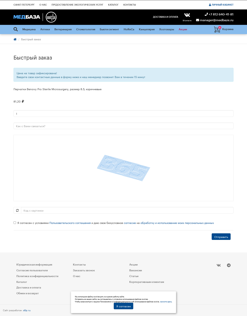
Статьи (133, 276)
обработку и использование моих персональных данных (177, 222)
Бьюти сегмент (109, 29)
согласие (130, 222)
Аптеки (45, 29)
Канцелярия (147, 29)
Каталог (113, 5)
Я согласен (123, 306)
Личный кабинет (222, 5)
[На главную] (35, 17)
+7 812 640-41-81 (220, 14)
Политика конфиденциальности (37, 276)
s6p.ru (26, 310)
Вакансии (135, 270)
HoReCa (129, 29)
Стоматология (85, 29)
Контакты (129, 5)
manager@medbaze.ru (216, 20)
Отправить (221, 236)
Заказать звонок (84, 270)
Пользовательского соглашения (70, 222)
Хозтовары (166, 29)
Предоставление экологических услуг (77, 5)
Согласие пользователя (32, 270)
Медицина (29, 29)
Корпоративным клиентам (146, 282)
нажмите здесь (166, 301)
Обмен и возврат (27, 293)
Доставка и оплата (165, 17)
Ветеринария (63, 29)
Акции (183, 29)
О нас (43, 5)
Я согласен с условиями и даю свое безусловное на (115, 222)
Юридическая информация (34, 264)
